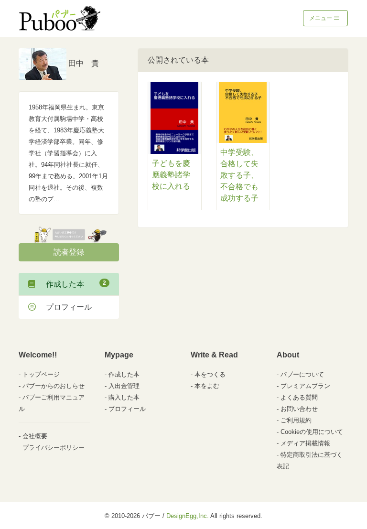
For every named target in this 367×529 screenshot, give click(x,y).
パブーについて (302, 374)
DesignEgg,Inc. (187, 515)
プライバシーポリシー (53, 447)
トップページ (41, 374)
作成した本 (72, 284)
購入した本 (124, 397)
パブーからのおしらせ (53, 385)
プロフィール (65, 307)
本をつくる (210, 374)
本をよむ (206, 385)
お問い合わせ (299, 408)
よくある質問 (299, 397)
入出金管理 (124, 385)
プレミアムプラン (305, 385)
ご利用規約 (296, 420)
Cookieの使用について (312, 431)
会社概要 (34, 436)
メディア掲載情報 (305, 443)
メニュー (321, 18)
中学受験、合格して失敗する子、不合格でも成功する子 (239, 175)
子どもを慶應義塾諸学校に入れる (171, 174)
